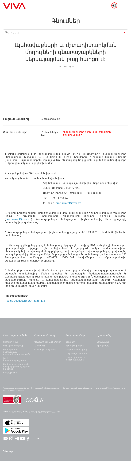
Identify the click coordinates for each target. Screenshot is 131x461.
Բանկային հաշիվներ (45, 349)
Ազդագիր (70, 341)
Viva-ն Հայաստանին (15, 335)
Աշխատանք (104, 335)
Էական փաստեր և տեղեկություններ (75, 358)
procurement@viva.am (68, 203)
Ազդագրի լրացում (75, 345)
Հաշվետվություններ (76, 353)
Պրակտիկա (103, 345)
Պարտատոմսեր (75, 335)
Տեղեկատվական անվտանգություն (77, 388)
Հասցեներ (39, 345)
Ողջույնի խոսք (10, 341)
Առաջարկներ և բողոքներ (47, 341)
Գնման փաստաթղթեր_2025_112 (25, 300)
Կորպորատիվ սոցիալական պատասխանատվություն (16, 351)
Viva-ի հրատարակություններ (15, 359)
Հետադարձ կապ (44, 335)
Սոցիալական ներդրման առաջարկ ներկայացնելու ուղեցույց (16, 366)
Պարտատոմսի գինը (76, 349)
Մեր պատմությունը (13, 345)
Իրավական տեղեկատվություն (46, 388)
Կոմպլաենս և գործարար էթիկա (16, 388)
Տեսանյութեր (10, 372)
